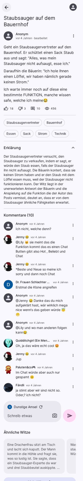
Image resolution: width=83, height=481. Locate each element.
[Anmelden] (73, 7)
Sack (27, 133)
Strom (42, 133)
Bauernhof (54, 122)
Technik (60, 133)
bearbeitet (40, 38)
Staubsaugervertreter (22, 122)
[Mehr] (73, 36)
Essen (11, 133)
